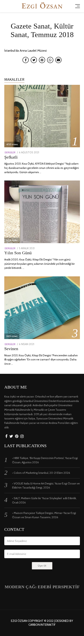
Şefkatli (11, 157)
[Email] (58, 60)
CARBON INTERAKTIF (42, 624)
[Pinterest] (16, 436)
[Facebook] (6, 436)
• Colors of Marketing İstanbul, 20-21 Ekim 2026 (41, 473)
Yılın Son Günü (18, 252)
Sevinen (11, 348)
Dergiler (10, 152)
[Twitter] (11, 436)
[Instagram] (22, 436)
